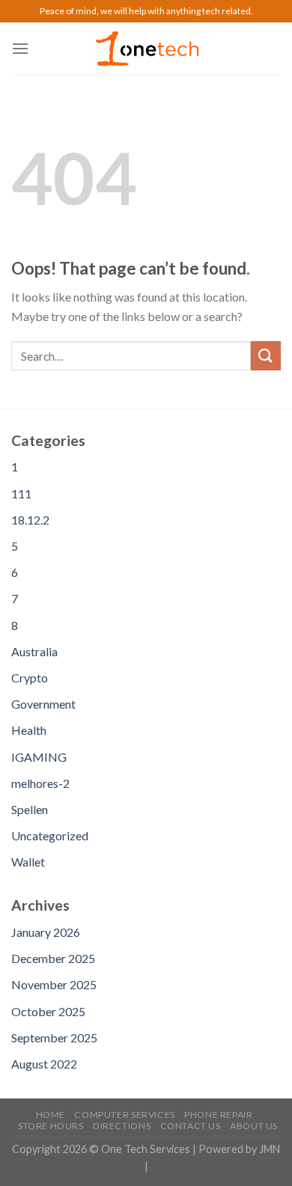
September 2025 (54, 1037)
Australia (34, 651)
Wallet (28, 862)
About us (254, 1125)
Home (50, 1114)
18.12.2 (30, 520)
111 (21, 493)
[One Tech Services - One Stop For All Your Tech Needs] (146, 49)
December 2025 (53, 958)
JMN (269, 1149)
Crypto (29, 677)
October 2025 (48, 1011)
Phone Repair (218, 1114)
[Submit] (266, 355)
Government (43, 704)
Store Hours (51, 1125)
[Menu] (20, 48)
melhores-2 (40, 783)
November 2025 (54, 984)
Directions (121, 1125)
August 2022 (44, 1064)
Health (28, 730)
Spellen (29, 809)
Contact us (190, 1125)
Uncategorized (49, 835)
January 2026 (45, 932)
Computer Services (124, 1114)
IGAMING (39, 757)
